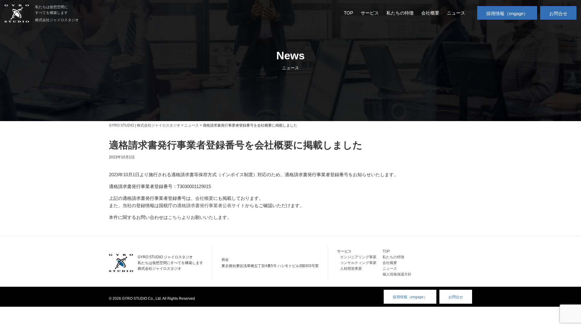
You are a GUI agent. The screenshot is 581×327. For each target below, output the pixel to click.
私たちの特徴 (400, 12)
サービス (370, 12)
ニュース (456, 12)
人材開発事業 (351, 268)
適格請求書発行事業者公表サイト (211, 205)
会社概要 (430, 12)
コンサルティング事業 (358, 263)
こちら (175, 217)
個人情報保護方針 (397, 274)
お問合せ (558, 13)
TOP (348, 12)
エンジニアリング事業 (358, 257)
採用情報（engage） (507, 13)
